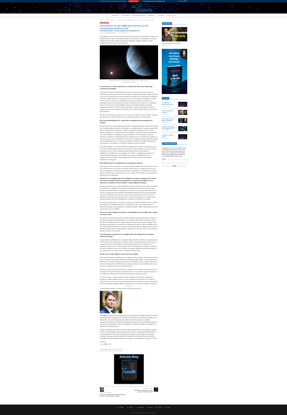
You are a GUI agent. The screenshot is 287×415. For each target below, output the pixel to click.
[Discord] (184, 1)
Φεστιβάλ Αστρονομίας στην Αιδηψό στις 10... (168, 127)
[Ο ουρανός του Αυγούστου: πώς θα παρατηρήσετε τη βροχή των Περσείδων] (182, 104)
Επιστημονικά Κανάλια (139, 15)
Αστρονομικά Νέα (110, 20)
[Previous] (140, 1)
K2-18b (102, 350)
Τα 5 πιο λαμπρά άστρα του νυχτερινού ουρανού (155, 1)
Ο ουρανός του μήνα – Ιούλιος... (168, 135)
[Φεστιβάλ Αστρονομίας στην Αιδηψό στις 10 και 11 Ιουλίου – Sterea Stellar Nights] (182, 128)
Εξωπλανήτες (109, 350)
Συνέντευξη (119, 350)
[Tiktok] (186, 1)
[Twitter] (179, 1)
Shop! (168, 15)
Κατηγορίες (115, 15)
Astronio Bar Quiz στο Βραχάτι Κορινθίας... (168, 119)
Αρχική (101, 20)
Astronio (161, 15)
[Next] (142, 1)
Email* (164, 159)
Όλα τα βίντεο (125, 15)
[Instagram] (181, 1)
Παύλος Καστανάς (111, 33)
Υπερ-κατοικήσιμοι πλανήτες (171, 43)
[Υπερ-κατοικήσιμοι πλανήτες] (174, 34)
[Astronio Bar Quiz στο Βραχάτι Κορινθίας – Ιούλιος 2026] (182, 120)
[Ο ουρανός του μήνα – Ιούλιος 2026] (182, 136)
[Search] (172, 15)
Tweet (102, 344)
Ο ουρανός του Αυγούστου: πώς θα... (168, 103)
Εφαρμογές (151, 15)
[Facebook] (177, 1)
